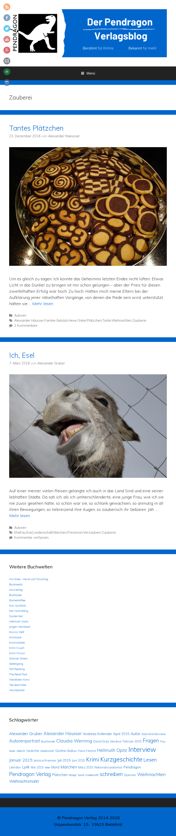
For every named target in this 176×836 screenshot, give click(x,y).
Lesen (150, 759)
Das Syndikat (17, 605)
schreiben (111, 773)
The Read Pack (18, 674)
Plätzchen (94, 320)
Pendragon (132, 767)
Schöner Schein (18, 658)
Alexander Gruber (25, 733)
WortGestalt (17, 690)
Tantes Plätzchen (36, 128)
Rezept (73, 775)
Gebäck (62, 320)
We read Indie (17, 685)
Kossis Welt (16, 632)
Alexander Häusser (29, 320)
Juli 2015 (64, 760)
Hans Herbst (87, 751)
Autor (135, 733)
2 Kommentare (25, 326)
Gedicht (20, 751)
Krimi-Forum (17, 653)
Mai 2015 (37, 767)
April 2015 (121, 734)
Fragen (151, 740)
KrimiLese (15, 637)
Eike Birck (115, 741)
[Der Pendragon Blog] (88, 32)
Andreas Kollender (97, 734)
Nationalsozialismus (108, 767)
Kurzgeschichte (121, 759)
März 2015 (85, 767)
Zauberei (139, 320)
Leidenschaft (43, 532)
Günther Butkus (66, 751)
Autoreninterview (153, 734)
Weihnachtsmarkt (24, 781)
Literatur (15, 767)
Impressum (88, 833)
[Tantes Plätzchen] (88, 264)
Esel (30, 532)
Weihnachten (121, 320)
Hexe (73, 320)
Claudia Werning (74, 741)
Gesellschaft (47, 751)
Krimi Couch (16, 648)
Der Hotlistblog (18, 611)
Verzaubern (92, 532)
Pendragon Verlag (30, 774)
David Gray (101, 741)
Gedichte (32, 751)
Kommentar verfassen (31, 537)
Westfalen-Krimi (19, 679)
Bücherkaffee (17, 600)
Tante (106, 320)
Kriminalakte (17, 642)
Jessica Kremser (45, 760)
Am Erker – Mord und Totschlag (28, 579)
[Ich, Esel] (88, 476)
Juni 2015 (78, 760)
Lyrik (26, 766)
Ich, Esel (21, 355)
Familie (49, 320)
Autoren (20, 315)
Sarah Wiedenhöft (88, 775)
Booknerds (16, 584)
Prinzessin (75, 532)
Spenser (130, 775)
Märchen (60, 532)
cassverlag (16, 589)
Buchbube (15, 595)
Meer (47, 767)
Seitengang (16, 663)
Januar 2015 (21, 759)
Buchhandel (48, 741)
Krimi (92, 759)
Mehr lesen (42, 303)
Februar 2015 (132, 741)
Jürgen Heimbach (19, 626)
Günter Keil (16, 616)
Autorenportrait (24, 741)
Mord (55, 767)
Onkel (81, 320)
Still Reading (17, 669)
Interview (142, 749)
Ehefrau (20, 532)
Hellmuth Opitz (18, 621)
